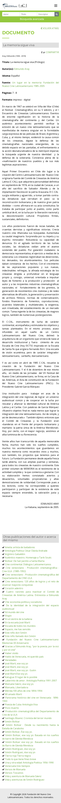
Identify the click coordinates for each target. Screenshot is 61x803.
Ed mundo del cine (14, 612)
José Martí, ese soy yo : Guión (20, 670)
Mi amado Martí (13, 694)
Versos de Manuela (15, 769)
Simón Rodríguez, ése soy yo (20, 748)
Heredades (10, 660)
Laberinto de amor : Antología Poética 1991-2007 (31, 680)
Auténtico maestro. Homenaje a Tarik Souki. (28, 557)
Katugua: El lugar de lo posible (21, 677)
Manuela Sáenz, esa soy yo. (19, 684)
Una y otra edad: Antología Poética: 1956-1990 (29, 762)
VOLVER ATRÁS (50, 28)
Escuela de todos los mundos (20, 625)
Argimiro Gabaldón (15, 554)
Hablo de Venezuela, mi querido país (24, 656)
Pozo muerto (12, 707)
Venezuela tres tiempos (17, 766)
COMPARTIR (52, 52)
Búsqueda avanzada (32, 19)
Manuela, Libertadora (16, 687)
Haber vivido (11, 653)
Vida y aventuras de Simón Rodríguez (24, 779)
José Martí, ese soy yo (16, 663)
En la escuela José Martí (17, 622)
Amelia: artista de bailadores (20, 547)
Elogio (8, 615)
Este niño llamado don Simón (20, 636)
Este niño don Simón (16, 632)
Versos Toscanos (14, 772)
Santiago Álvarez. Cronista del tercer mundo (28, 718)
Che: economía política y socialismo (23, 602)
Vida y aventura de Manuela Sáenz (23, 776)
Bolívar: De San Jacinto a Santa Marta (24, 561)
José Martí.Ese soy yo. (16, 673)
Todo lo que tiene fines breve (20, 759)
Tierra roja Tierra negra (18, 755)
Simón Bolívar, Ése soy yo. (18, 731)
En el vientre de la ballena (18, 619)
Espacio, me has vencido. (18, 629)
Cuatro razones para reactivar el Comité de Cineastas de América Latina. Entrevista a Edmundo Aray (30, 595)
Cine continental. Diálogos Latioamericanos (28, 564)
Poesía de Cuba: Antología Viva (21, 704)
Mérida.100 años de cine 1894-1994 (23, 690)
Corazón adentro (14, 588)
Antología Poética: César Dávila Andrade (26, 550)
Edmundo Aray (22, 68)
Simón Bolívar (12, 721)
